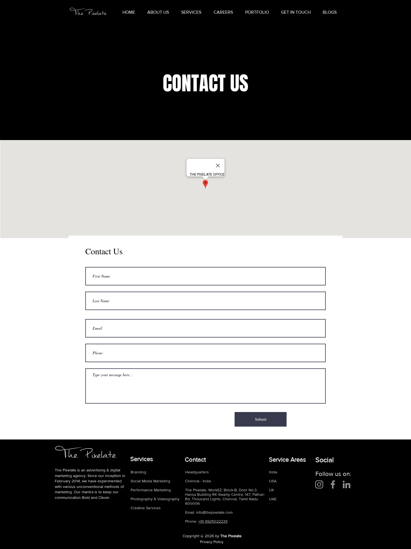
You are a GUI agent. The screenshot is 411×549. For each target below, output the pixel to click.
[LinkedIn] (346, 484)
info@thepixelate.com (214, 512)
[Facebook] (332, 484)
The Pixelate (231, 536)
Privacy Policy (211, 541)
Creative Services (146, 508)
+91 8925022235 (213, 521)
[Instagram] (319, 484)
